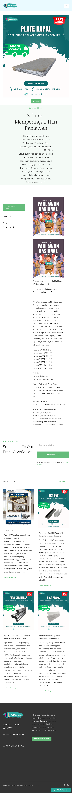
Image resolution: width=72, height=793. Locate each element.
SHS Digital (36, 785)
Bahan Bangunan (10, 207)
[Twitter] (6, 227)
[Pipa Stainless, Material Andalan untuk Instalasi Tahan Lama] (18, 610)
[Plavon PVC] (18, 507)
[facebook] (64, 785)
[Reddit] (10, 227)
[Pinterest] (13, 227)
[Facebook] (3, 227)
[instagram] (68, 785)
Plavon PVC (8, 531)
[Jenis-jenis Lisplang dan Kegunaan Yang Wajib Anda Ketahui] (53, 610)
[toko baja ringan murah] (10, 4)
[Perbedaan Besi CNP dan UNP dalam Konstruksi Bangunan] (53, 508)
